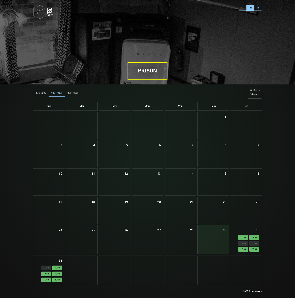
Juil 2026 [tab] (41, 93)
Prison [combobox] (253, 94)
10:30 (243, 237)
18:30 (243, 249)
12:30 (254, 237)
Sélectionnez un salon (255, 90)
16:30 (57, 274)
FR (250, 7)
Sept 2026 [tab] (73, 93)
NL (257, 7)
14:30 (46, 274)
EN (242, 7)
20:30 (254, 249)
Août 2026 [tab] (57, 93)
